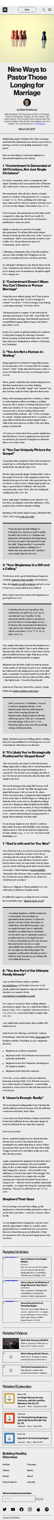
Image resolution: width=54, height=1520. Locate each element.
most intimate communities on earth (19, 996)
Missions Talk (21, 1394)
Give (27, 9)
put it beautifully (38, 870)
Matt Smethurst (28, 109)
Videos (6, 1470)
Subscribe (39, 1499)
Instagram (41, 124)
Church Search (10, 1482)
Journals (31, 1482)
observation (40, 1037)
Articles (6, 1464)
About (30, 1476)
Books (30, 1470)
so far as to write (26, 516)
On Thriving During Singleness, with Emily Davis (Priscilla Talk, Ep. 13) (32, 1420)
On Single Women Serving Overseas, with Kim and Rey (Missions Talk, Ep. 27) (31, 1400)
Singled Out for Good (34, 901)
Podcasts (31, 1464)
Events (6, 1476)
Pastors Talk (21, 1434)
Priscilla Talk (21, 1414)
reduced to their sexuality (22, 580)
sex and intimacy (10, 985)
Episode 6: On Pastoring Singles (33, 1438)
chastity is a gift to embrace (23, 584)
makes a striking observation (25, 691)
